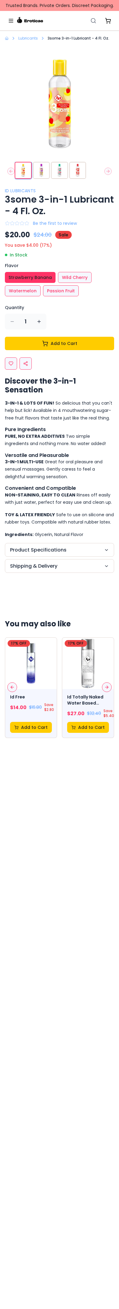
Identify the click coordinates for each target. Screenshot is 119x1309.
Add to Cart (64, 343)
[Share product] (26, 363)
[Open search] (93, 21)
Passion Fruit (61, 291)
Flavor (12, 266)
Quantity (14, 308)
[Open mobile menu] (11, 21)
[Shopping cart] (108, 21)
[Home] (30, 20)
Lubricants (28, 38)
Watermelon (23, 291)
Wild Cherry (75, 277)
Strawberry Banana (30, 277)
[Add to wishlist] (11, 363)
